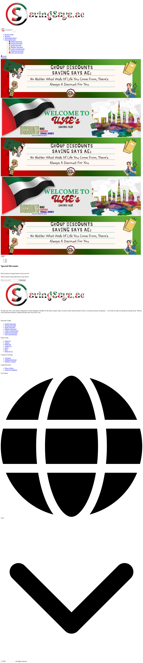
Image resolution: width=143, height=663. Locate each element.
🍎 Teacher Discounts (15, 43)
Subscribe (22, 280)
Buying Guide (9, 34)
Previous (4, 58)
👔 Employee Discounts (16, 51)
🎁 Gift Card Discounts (16, 52)
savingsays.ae (10, 661)
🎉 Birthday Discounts (16, 47)
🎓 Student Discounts (15, 41)
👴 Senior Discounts (15, 45)
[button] (71, 518)
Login (4, 56)
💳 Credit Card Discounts (17, 49)
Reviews (7, 36)
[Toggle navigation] (14, 31)
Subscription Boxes (11, 38)
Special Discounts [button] (10, 40)
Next (3, 256)
